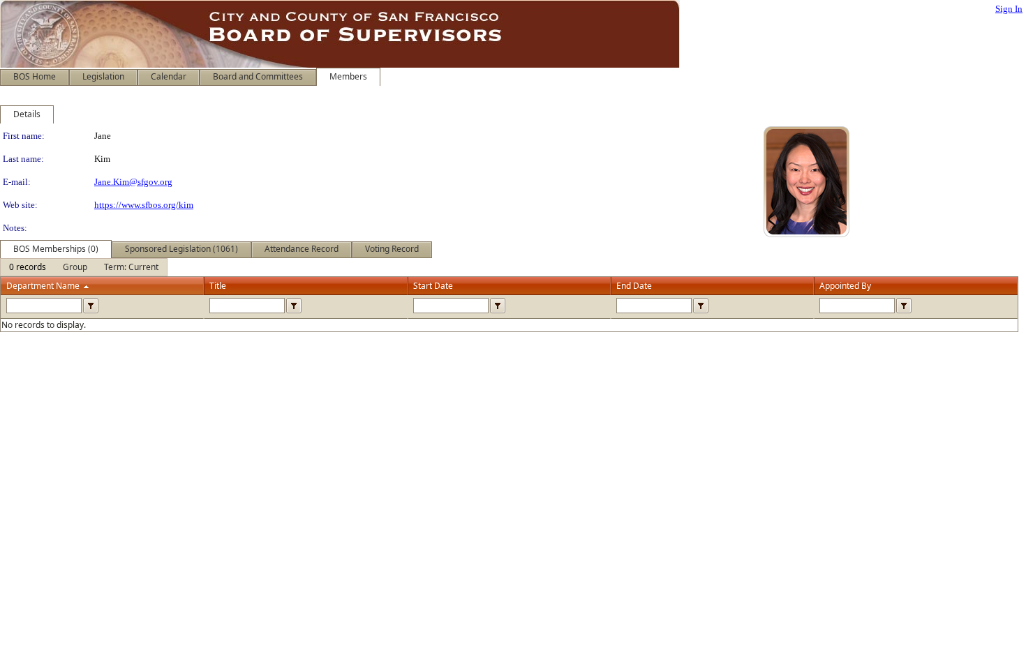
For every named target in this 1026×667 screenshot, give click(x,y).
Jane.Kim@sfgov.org (133, 182)
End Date (634, 286)
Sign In (1009, 8)
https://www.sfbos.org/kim (143, 205)
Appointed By (845, 286)
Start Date (433, 286)
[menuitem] (27, 267)
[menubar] (84, 267)
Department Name (43, 286)
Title (217, 286)
